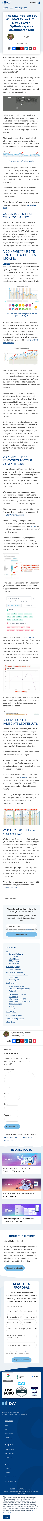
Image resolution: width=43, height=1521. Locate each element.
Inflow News (10, 1022)
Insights (9, 1444)
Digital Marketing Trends (15, 1019)
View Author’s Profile (14, 1268)
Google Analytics (15, 969)
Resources (8, 1457)
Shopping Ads (14, 979)
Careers (7, 1473)
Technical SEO (14, 963)
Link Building (13, 956)
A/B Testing (13, 997)
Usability (12, 1008)
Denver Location (10, 1481)
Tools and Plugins (15, 1004)
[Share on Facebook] (14, 48)
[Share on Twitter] (18, 48)
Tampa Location (10, 1477)
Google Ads (13, 977)
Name (7, 1093)
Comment (9, 1069)
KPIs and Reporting (13, 967)
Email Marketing (11, 983)
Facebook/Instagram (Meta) (19, 989)
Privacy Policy (29, 929)
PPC (6, 1429)
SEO (11, 8)
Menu (33, 2)
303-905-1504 (15, 1412)
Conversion (9, 1434)
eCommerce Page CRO (17, 999)
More (7, 1464)
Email (7, 1104)
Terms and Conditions (22, 1491)
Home (5, 8)
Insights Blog (9, 1449)
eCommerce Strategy (14, 1015)
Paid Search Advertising (14, 972)
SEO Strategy (14, 961)
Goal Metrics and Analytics (18, 975)
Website (7, 1115)
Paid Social (8, 1438)
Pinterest (12, 991)
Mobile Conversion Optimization (20, 1001)
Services (9, 1421)
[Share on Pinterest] (22, 48)
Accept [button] (6, 1517)
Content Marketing (16, 954)
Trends (11, 1006)
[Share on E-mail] (30, 48)
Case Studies (11, 1012)
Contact (8, 1468)
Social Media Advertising (15, 986)
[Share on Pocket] (34, 48)
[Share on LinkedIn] (26, 48)
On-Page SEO (21, 8)
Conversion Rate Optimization (17, 994)
